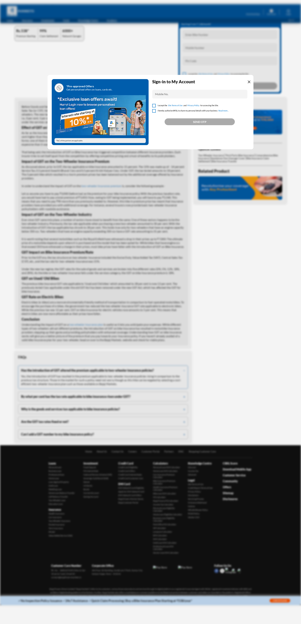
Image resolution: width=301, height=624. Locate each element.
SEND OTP (199, 121)
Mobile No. (161, 94)
